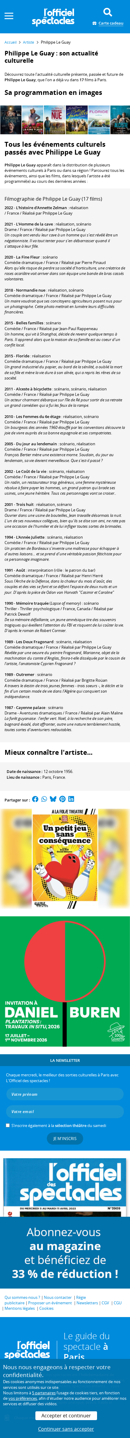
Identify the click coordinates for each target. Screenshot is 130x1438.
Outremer (25, 674)
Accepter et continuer (66, 1415)
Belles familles (29, 323)
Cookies (46, 1308)
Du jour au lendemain (36, 443)
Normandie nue (30, 290)
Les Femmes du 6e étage (38, 416)
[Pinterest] (62, 800)
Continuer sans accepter (66, 1429)
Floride (22, 356)
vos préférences (22, 1398)
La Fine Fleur (28, 257)
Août (20, 570)
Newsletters (87, 1303)
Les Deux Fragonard (35, 641)
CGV (105, 1303)
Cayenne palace (30, 707)
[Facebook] (35, 800)
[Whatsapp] (44, 800)
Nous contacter (58, 1297)
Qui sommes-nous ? (22, 1297)
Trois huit (25, 504)
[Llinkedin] (71, 800)
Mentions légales (20, 1308)
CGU (118, 1303)
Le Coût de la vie (31, 471)
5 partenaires (44, 1393)
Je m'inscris (65, 1138)
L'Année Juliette (30, 537)
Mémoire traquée (32, 603)
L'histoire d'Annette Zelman (41, 207)
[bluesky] (53, 800)
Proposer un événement (50, 1303)
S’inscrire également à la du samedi (58, 1125)
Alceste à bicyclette (33, 389)
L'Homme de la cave (34, 224)
